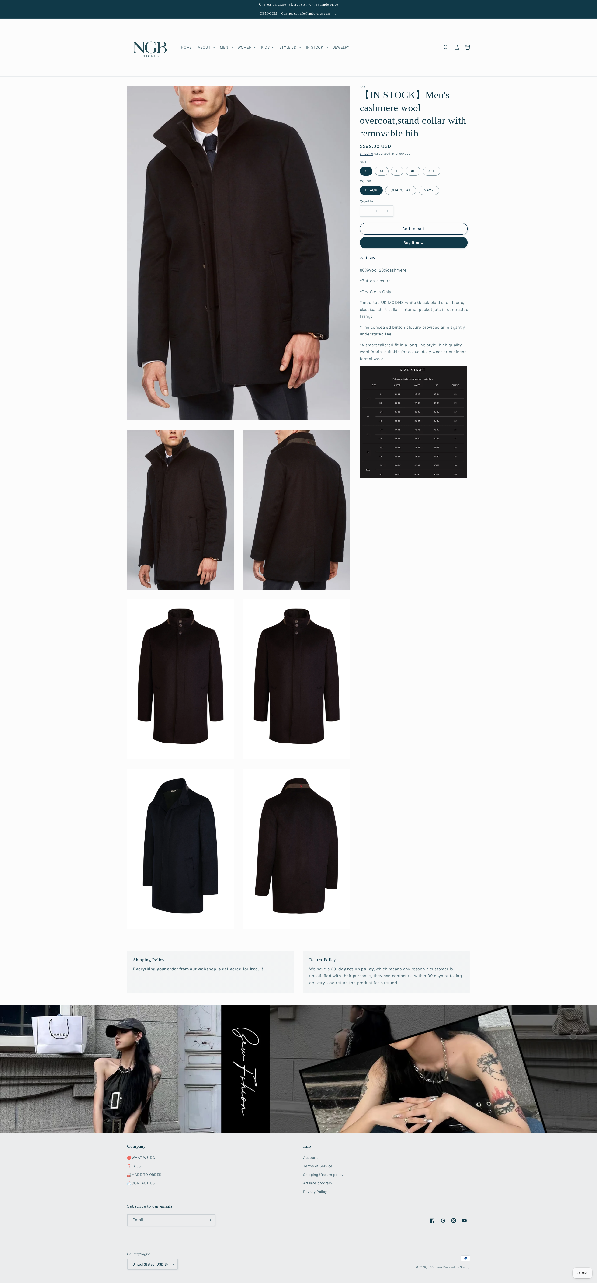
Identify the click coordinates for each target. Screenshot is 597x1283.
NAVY (429, 190)
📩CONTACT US (141, 1183)
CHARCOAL (400, 190)
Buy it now (413, 243)
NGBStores (435, 1267)
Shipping (366, 153)
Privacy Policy (315, 1192)
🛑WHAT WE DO (141, 1158)
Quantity (366, 201)
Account (310, 1158)
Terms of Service (318, 1166)
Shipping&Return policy (323, 1175)
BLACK (371, 190)
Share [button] (370, 257)
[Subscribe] (209, 1220)
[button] (206, 47)
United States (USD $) (150, 1264)
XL (413, 171)
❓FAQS (134, 1166)
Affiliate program (317, 1183)
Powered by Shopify (456, 1267)
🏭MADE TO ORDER (144, 1175)
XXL (431, 171)
